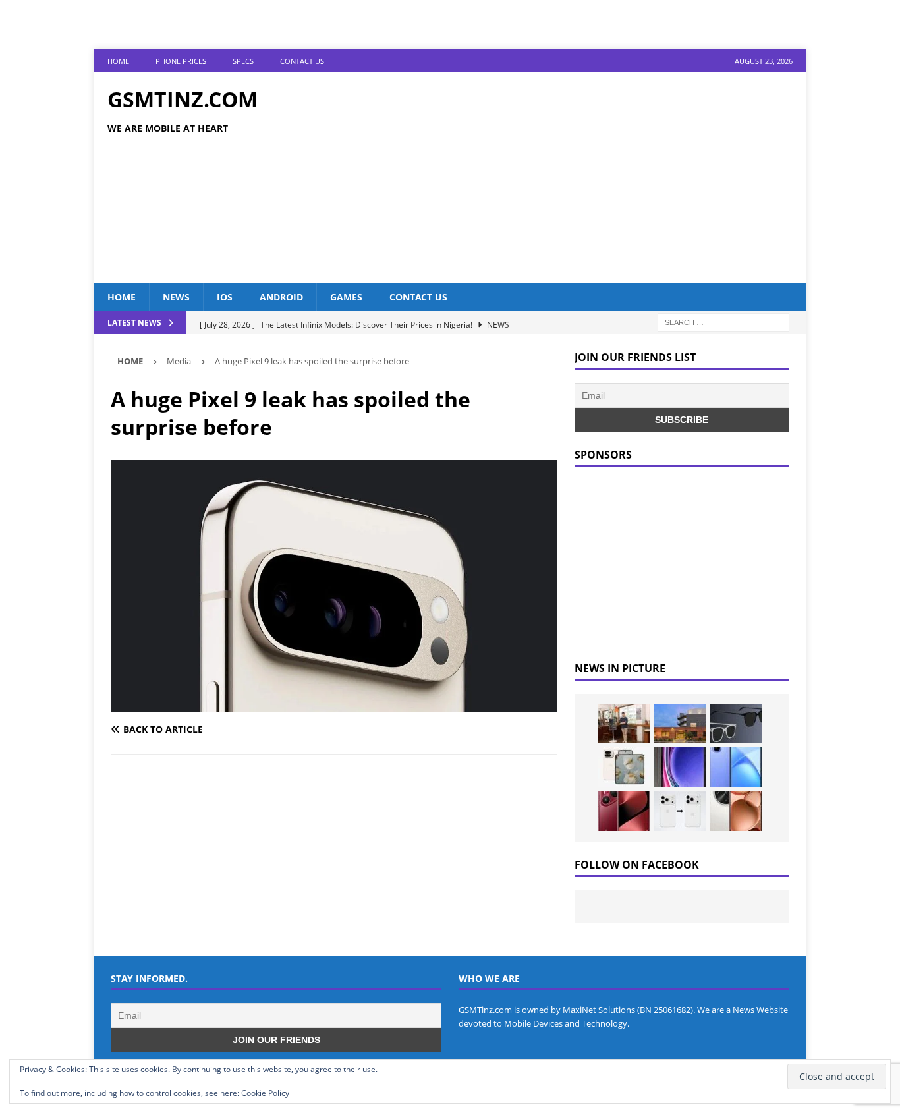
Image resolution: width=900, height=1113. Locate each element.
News (176, 297)
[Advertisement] (565, 178)
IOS (225, 297)
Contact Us (302, 61)
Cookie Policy (265, 1093)
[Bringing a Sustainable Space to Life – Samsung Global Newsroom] (624, 723)
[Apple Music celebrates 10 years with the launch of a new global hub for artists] (680, 723)
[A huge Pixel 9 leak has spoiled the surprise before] (334, 704)
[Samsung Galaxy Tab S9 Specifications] (680, 767)
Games (346, 297)
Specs (243, 61)
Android (281, 297)
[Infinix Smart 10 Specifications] (736, 767)
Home (118, 61)
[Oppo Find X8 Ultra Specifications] (736, 811)
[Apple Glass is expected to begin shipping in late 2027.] (736, 723)
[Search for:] (723, 322)
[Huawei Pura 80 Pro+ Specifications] (624, 811)
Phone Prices (180, 61)
